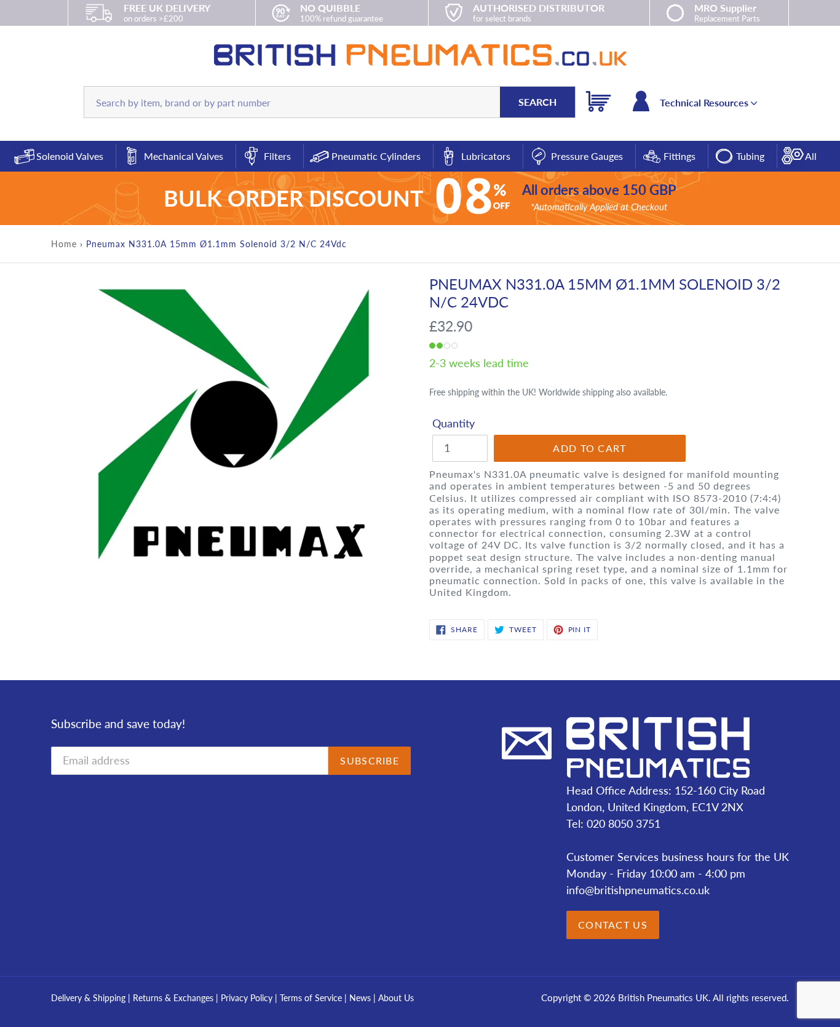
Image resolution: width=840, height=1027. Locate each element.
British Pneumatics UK (663, 997)
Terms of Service (312, 998)
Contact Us (613, 924)
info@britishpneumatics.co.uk (638, 890)
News (360, 998)
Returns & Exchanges (173, 998)
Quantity (453, 423)
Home (64, 244)
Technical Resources (705, 102)
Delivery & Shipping (88, 998)
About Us (396, 998)
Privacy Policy (248, 998)
